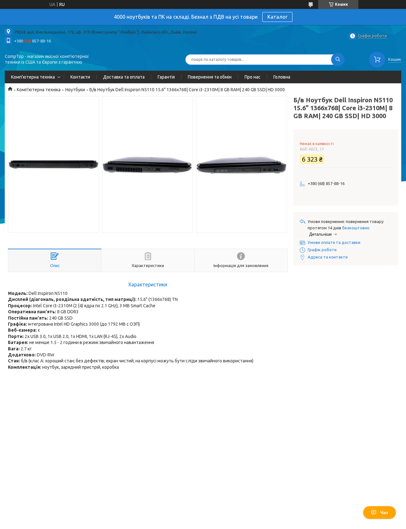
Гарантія (166, 77)
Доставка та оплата (124, 77)
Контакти (80, 77)
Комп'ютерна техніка (33, 77)
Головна (281, 77)
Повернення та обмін (210, 77)
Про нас (252, 77)
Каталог (277, 17)
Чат (384, 512)
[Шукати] (337, 59)
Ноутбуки (75, 89)
